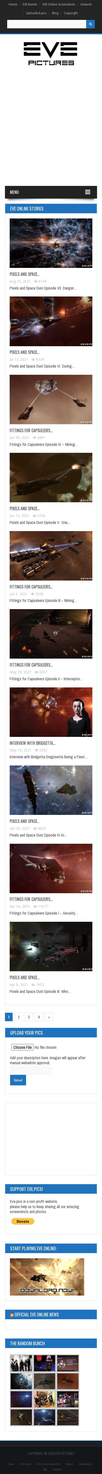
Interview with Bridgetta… (32, 743)
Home (13, 4)
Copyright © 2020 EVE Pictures (51, 1453)
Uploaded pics (36, 13)
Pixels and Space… (24, 274)
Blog (55, 13)
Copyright (71, 13)
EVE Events (30, 4)
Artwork (86, 4)
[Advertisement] (51, 128)
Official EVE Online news (37, 1314)
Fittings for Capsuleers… (31, 430)
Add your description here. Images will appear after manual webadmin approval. (47, 1060)
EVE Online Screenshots (59, 4)
